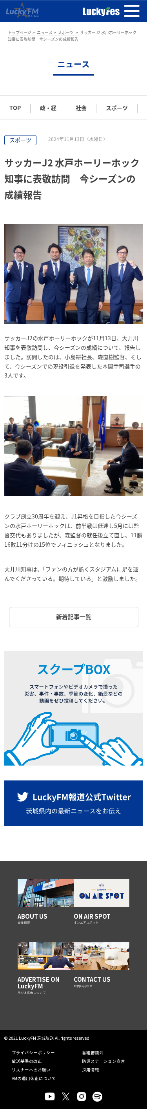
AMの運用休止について (34, 1078)
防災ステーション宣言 (103, 1061)
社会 (81, 108)
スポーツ (66, 32)
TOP (15, 108)
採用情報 (90, 1070)
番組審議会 (92, 1052)
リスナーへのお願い (31, 1070)
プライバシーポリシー (33, 1052)
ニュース (45, 32)
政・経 (48, 108)
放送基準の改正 (27, 1061)
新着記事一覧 (73, 616)
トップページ (19, 32)
